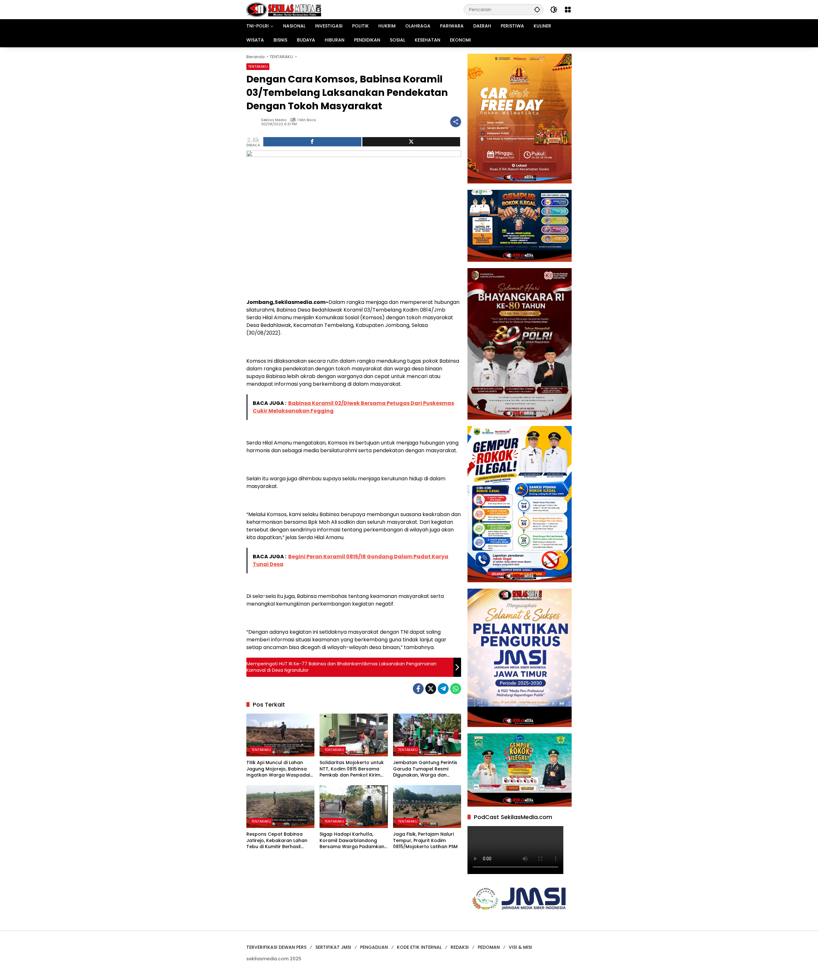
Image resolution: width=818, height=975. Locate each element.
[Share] (312, 141)
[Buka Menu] (568, 9)
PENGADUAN (374, 947)
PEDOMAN (489, 947)
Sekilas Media (274, 120)
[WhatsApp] (455, 688)
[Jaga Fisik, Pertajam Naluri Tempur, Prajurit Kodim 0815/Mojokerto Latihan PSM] (427, 806)
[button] (537, 9)
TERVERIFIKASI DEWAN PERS (276, 947)
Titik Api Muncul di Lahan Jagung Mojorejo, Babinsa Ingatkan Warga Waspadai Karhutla (278, 769)
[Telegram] (443, 688)
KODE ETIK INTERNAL (419, 947)
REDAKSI (460, 947)
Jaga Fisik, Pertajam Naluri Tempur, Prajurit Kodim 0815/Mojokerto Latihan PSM (425, 840)
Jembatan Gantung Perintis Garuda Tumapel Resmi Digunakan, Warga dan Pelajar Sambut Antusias (425, 769)
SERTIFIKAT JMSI (333, 947)
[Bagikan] (455, 121)
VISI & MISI (520, 947)
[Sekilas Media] (283, 9)
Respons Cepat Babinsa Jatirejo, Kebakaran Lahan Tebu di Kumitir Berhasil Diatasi (276, 840)
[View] (411, 141)
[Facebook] (418, 688)
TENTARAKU (258, 66)
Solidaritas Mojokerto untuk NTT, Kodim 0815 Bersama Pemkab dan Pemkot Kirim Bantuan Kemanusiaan (352, 769)
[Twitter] (430, 688)
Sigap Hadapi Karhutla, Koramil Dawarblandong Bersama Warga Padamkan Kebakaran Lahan (352, 840)
